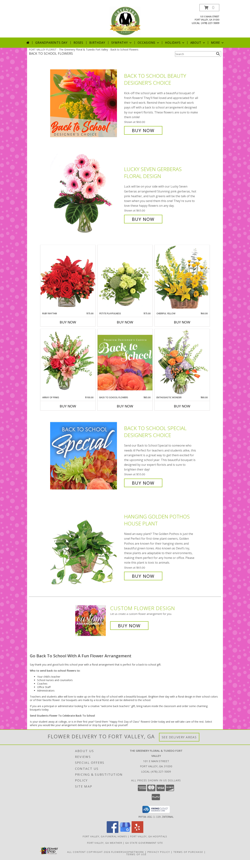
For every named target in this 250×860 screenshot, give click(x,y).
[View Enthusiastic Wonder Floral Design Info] (182, 362)
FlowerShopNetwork (127, 852)
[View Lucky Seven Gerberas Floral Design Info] (86, 194)
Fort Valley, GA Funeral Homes (105, 836)
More (215, 43)
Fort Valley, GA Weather (104, 842)
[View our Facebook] (112, 832)
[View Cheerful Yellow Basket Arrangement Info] (182, 278)
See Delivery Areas (179, 737)
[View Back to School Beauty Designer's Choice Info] (86, 103)
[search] (218, 54)
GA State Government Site (144, 842)
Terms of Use (136, 854)
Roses (78, 43)
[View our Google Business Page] (125, 832)
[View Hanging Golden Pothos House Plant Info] (86, 546)
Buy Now (143, 130)
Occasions (146, 43)
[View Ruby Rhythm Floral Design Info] (67, 278)
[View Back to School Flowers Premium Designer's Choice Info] (125, 362)
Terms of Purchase (188, 852)
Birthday (97, 43)
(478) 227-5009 (210, 23)
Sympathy (119, 43)
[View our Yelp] (137, 832)
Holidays (172, 43)
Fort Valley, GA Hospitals (148, 836)
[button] (209, 7)
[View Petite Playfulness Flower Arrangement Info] (125, 278)
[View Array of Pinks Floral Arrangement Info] (67, 362)
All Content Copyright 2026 (88, 852)
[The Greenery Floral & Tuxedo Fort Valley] (125, 21)
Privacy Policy (159, 852)
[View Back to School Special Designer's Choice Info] (86, 455)
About (195, 43)
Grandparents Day (51, 43)
